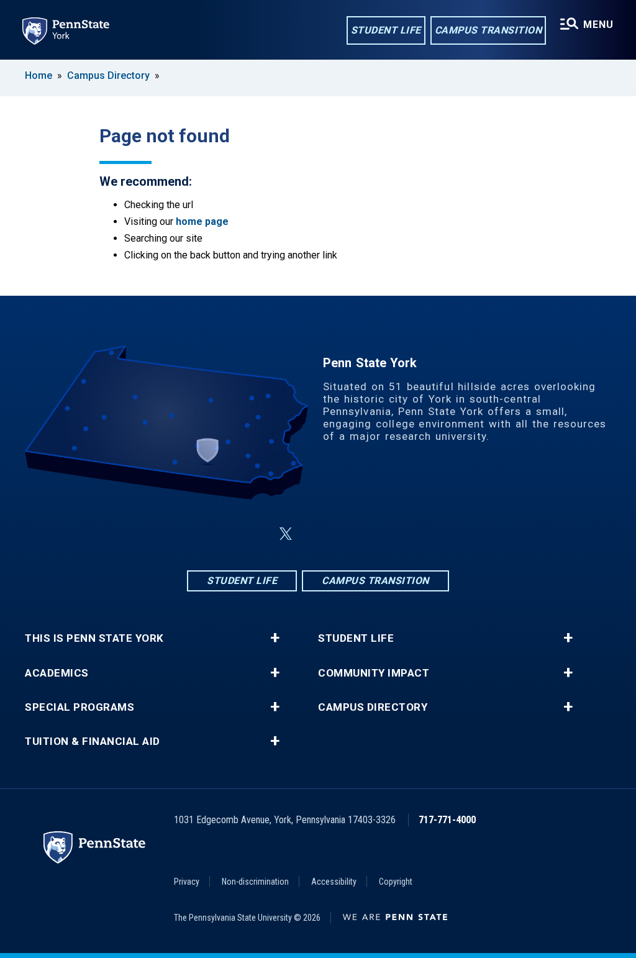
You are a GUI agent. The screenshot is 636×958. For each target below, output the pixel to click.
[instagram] (315, 534)
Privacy (186, 882)
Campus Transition (488, 30)
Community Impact (373, 673)
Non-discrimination (255, 882)
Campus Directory (108, 75)
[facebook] (256, 534)
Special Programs (79, 707)
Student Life (386, 30)
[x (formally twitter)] (285, 534)
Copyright (395, 882)
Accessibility (334, 882)
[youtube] (380, 534)
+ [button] (274, 638)
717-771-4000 (447, 820)
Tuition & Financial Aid (92, 741)
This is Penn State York (94, 638)
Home (38, 75)
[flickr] (348, 534)
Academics (57, 673)
